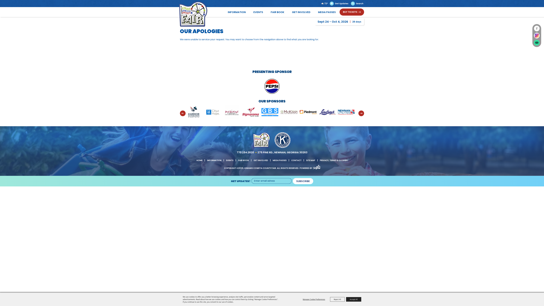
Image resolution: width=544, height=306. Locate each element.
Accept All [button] (354, 299)
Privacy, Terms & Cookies (334, 160)
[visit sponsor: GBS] (235, 112)
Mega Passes (327, 12)
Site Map (310, 160)
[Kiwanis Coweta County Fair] (193, 14)
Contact (296, 160)
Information (237, 12)
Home (199, 160)
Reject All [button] (337, 299)
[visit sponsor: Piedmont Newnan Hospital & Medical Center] (273, 112)
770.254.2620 (245, 152)
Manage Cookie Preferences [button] (314, 299)
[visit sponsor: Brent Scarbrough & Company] (197, 112)
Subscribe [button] (303, 181)
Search (359, 3)
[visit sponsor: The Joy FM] (350, 112)
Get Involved (301, 12)
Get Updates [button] (341, 3)
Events (258, 12)
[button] (183, 113)
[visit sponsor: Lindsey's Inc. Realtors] (292, 112)
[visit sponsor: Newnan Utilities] (312, 113)
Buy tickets (350, 12)
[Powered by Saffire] (316, 166)
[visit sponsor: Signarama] (216, 113)
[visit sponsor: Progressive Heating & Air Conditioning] (331, 112)
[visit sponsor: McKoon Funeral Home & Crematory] (254, 112)
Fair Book (277, 12)
